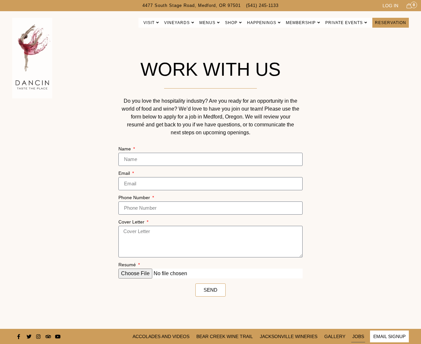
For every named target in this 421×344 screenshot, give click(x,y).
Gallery (334, 336)
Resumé (127, 264)
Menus (207, 22)
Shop (231, 22)
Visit (149, 22)
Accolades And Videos (161, 336)
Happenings (261, 22)
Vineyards (177, 22)
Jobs (358, 336)
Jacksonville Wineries (288, 336)
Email (124, 173)
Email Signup (389, 336)
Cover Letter (132, 222)
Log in (390, 5)
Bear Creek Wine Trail (224, 336)
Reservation (390, 22)
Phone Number (134, 197)
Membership (301, 22)
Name (125, 148)
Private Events (344, 22)
